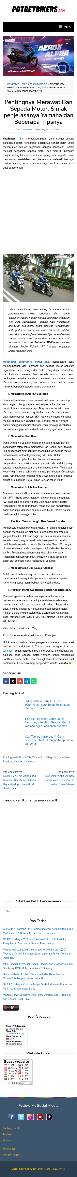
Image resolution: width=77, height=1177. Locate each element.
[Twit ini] (13, 681)
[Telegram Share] (27, 681)
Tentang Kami (11, 1128)
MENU (67, 27)
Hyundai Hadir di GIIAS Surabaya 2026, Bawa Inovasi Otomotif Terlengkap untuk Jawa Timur (34, 976)
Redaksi (7, 1134)
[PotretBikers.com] (38, 8)
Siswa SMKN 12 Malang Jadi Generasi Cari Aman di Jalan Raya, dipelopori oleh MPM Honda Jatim (19, 780)
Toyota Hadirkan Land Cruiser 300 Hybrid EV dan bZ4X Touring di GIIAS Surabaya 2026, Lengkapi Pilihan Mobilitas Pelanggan (37, 954)
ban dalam (64, 757)
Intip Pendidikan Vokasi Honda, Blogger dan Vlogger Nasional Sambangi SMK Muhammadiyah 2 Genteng (38, 966)
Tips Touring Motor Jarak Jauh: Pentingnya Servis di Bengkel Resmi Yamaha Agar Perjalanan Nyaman (47, 722)
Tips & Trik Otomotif (30, 757)
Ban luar (7, 761)
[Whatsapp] (34, 681)
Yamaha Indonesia (24, 761)
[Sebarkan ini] (6, 681)
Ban (22, 138)
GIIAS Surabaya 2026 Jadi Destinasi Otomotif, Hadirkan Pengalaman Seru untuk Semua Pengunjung (35, 941)
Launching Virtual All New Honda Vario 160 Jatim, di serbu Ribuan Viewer (59, 778)
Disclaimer (9, 1148)
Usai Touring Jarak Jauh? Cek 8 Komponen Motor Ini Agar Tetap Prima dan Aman (49, 740)
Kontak (7, 1140)
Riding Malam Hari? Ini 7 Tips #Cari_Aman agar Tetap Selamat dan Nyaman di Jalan (48, 704)
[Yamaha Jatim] (38, 56)
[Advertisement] (38, 211)
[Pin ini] (20, 681)
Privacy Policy (11, 1155)
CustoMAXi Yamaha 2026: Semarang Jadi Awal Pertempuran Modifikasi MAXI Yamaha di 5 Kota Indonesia (38, 931)
